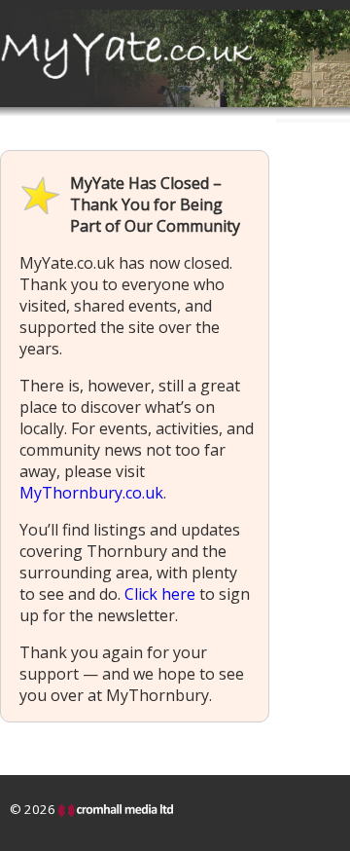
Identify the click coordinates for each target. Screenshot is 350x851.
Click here (159, 594)
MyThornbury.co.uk (91, 492)
